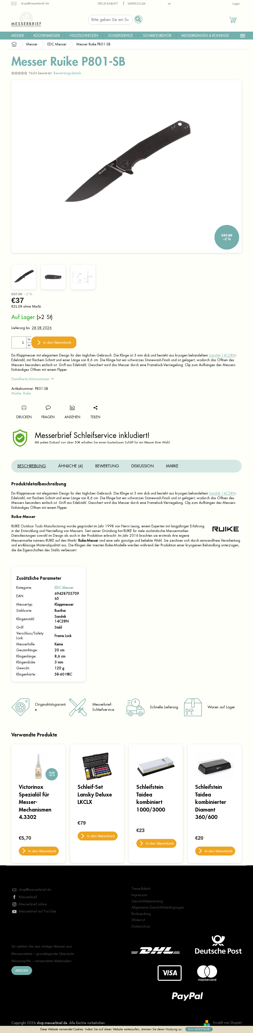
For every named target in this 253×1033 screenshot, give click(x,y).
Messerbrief (28, 897)
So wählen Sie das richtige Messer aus (41, 946)
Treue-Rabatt (107, 3)
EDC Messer (64, 587)
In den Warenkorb (57, 342)
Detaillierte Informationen (30, 379)
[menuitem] (17, 36)
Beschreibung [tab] (32, 466)
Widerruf (138, 920)
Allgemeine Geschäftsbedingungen (157, 907)
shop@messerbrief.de (35, 889)
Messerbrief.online (33, 904)
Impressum (137, 3)
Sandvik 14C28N (222, 355)
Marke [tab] (172, 466)
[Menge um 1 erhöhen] (28, 339)
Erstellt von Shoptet (227, 1022)
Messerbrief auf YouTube (37, 911)
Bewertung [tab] (107, 466)
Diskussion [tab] (142, 466)
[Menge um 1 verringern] (28, 345)
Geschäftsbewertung (147, 901)
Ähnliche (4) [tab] (70, 466)
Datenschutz (140, 926)
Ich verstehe (199, 1029)
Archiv (21, 971)
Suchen (138, 19)
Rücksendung (141, 913)
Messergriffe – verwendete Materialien (41, 961)
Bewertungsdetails (67, 73)
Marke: (21, 393)
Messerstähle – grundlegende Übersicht (42, 954)
